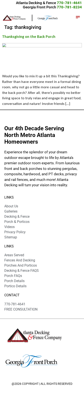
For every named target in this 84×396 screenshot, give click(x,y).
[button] (78, 17)
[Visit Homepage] (17, 17)
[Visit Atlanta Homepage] (48, 17)
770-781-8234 (69, 7)
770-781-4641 (69, 3)
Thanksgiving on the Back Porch (28, 36)
